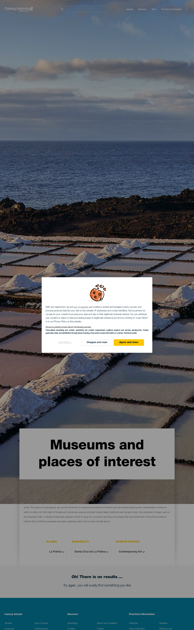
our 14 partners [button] (81, 307)
